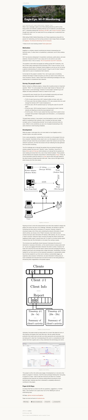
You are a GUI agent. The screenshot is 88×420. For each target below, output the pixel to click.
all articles (26, 3)
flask (51, 25)
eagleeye (47, 25)
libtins (27, 151)
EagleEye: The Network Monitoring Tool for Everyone (37, 40)
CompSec (34, 16)
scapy (35, 25)
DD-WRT (47, 30)
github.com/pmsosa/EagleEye (35, 395)
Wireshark (41, 30)
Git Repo (26, 401)
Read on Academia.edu (37, 401)
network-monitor (41, 25)
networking (28, 25)
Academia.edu (40, 398)
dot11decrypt (35, 151)
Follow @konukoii (47, 43)
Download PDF (57, 401)
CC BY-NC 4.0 (35, 415)
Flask (45, 156)
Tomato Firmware (56, 30)
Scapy (57, 154)
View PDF (48, 401)
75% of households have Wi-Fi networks (50, 60)
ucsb (24, 25)
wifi (32, 25)
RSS (31, 413)
